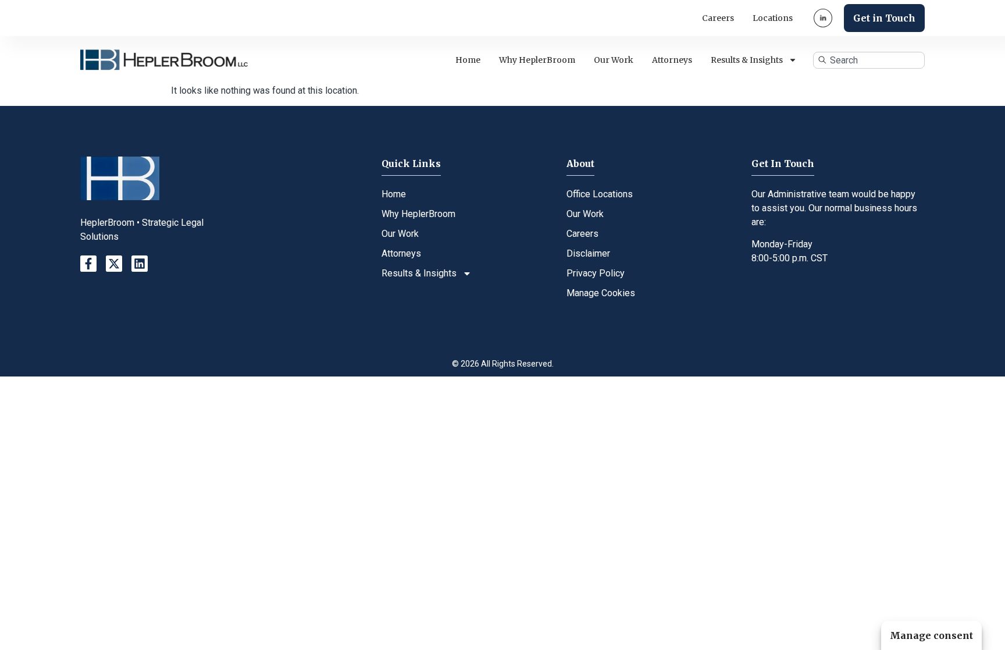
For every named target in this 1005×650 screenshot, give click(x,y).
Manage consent (931, 635)
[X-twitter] (114, 263)
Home (467, 60)
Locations (773, 18)
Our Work (613, 60)
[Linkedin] (139, 263)
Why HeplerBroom (537, 60)
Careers (718, 18)
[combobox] (869, 60)
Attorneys (672, 60)
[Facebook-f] (88, 263)
